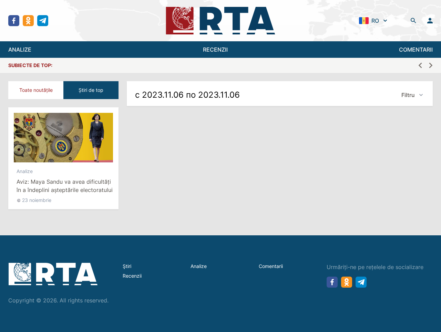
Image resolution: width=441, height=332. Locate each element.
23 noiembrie (36, 200)
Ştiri (127, 266)
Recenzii (132, 276)
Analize (25, 171)
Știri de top (91, 90)
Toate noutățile (36, 90)
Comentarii (271, 266)
